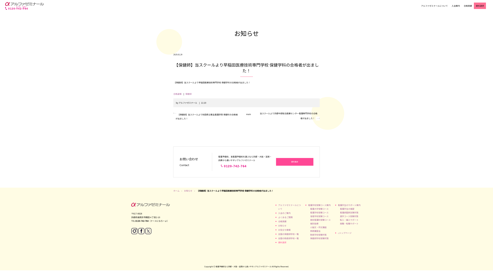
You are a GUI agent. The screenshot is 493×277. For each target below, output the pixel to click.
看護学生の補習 (347, 208)
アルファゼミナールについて (434, 5)
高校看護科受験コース (320, 219)
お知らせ (188, 190)
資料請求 (480, 5)
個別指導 (314, 223)
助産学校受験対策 (318, 234)
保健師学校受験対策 (319, 238)
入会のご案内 (284, 213)
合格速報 (177, 93)
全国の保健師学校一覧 (288, 234)
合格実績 (468, 5)
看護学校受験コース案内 (319, 205)
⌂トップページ (345, 232)
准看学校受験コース (319, 216)
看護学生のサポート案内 (349, 205)
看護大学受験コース (319, 208)
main (248, 114)
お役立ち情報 (284, 229)
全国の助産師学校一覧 (288, 238)
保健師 (188, 93)
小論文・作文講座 (318, 227)
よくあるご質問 (285, 217)
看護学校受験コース (319, 212)
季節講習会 (315, 231)
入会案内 (456, 5)
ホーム (176, 190)
